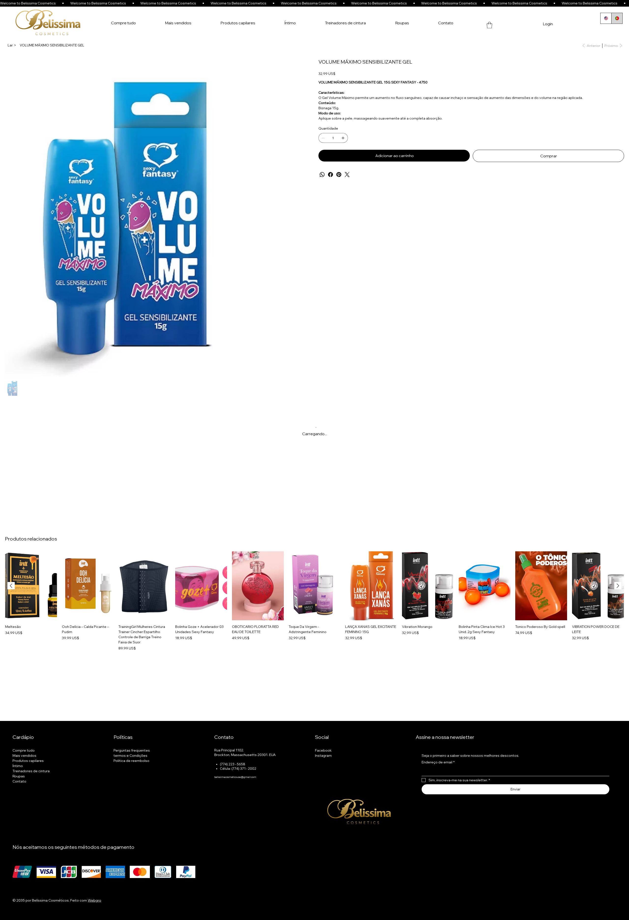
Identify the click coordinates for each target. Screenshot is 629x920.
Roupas (19, 807)
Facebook (323, 781)
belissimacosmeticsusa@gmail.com (235, 808)
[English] (605, 18)
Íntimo (18, 797)
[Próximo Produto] (618, 617)
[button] (489, 25)
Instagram (323, 787)
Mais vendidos (24, 787)
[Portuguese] (616, 18)
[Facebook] (330, 174)
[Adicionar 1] (343, 138)
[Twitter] (347, 174)
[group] (314, 632)
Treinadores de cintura (31, 802)
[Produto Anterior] (11, 617)
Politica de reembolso (131, 792)
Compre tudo (24, 781)
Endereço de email (438, 793)
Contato (19, 812)
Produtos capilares (28, 792)
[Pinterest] (339, 174)
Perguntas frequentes (132, 781)
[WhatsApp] (322, 174)
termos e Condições (130, 787)
